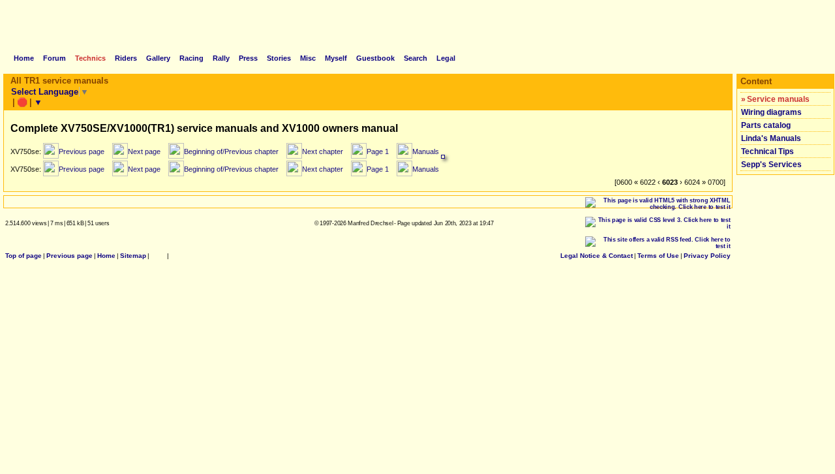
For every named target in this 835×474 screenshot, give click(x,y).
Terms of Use (658, 255)
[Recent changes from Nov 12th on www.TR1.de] (158, 255)
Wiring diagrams (771, 112)
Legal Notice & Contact (596, 255)
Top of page (23, 255)
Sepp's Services (771, 164)
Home (106, 255)
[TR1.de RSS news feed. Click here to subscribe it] (174, 255)
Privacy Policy (707, 255)
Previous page (69, 255)
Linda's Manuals (771, 138)
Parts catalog (766, 125)
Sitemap (133, 255)
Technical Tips (767, 151)
